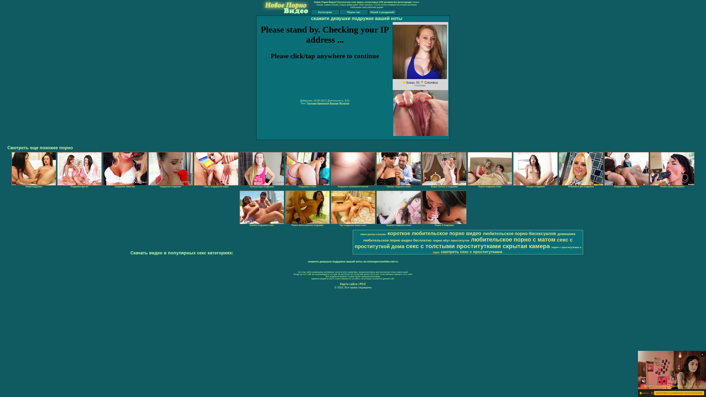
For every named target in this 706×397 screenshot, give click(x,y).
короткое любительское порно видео (434, 233)
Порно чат (353, 12)
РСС (363, 284)
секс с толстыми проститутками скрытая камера (478, 246)
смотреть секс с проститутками (471, 252)
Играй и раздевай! (382, 12)
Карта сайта (348, 284)
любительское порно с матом (513, 239)
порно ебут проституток (451, 240)
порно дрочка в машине (373, 234)
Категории (325, 12)
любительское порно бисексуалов (519, 233)
